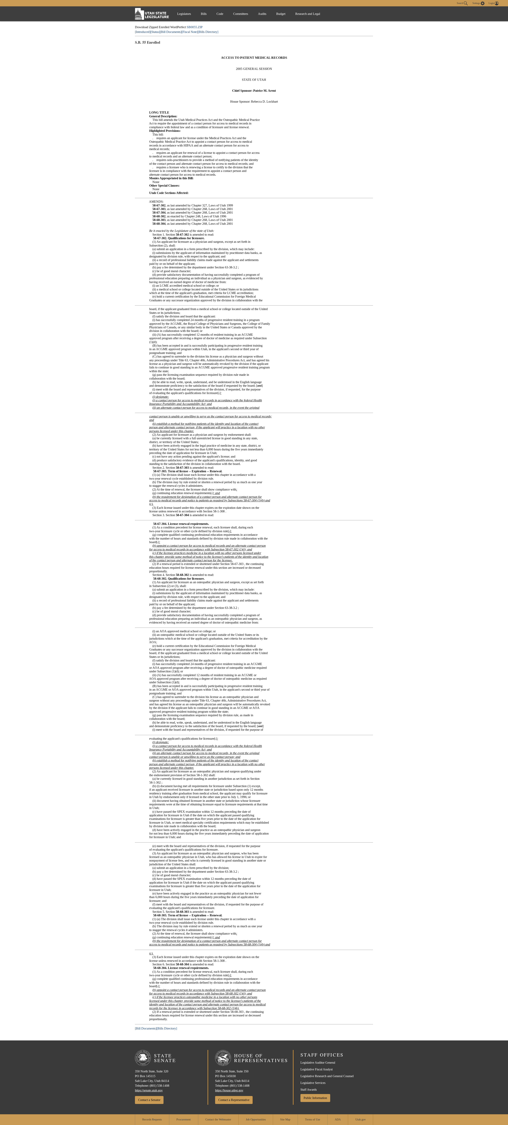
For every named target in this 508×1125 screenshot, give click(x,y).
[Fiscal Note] (190, 32)
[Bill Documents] (171, 32)
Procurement (183, 1119)
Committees (240, 13)
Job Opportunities (256, 1119)
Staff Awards (308, 1089)
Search (460, 3)
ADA (338, 1119)
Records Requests (152, 1119)
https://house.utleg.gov (229, 1090)
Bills (204, 13)
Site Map (285, 1119)
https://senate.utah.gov (149, 1090)
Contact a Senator (149, 1100)
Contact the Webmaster (218, 1119)
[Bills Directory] (208, 32)
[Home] (152, 13)
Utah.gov (360, 1119)
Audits (262, 13)
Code (219, 13)
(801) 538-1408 (159, 1085)
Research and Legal (307, 13)
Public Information (315, 1098)
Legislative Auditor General (317, 1062)
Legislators (184, 13)
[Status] (155, 32)
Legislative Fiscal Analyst (316, 1069)
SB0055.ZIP (195, 27)
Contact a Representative (233, 1100)
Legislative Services (312, 1083)
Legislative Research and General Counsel (327, 1076)
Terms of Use (312, 1119)
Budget (280, 13)
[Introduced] (142, 32)
